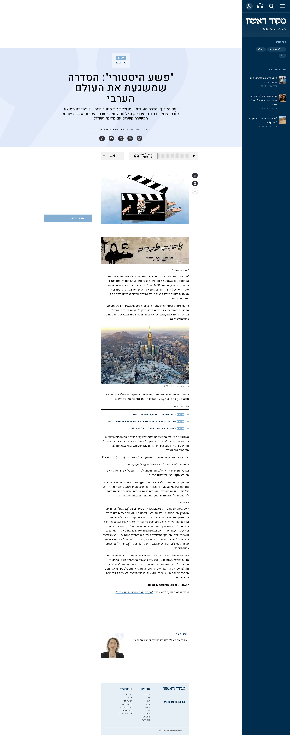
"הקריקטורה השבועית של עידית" (134, 592)
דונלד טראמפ (276, 49)
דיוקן (148, 704)
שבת (148, 710)
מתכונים (146, 716)
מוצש (147, 707)
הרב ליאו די (272, 86)
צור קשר (128, 694)
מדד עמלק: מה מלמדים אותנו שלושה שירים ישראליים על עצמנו (264, 100)
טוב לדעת (146, 720)
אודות (129, 697)
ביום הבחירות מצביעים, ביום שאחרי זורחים (153, 414)
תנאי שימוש (127, 710)
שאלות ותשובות (125, 713)
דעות (121, 58)
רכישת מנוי (127, 701)
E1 (282, 55)
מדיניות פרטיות (125, 707)
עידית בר (121, 62)
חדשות (147, 694)
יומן (148, 701)
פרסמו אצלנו (126, 704)
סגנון (148, 713)
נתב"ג (261, 49)
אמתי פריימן (272, 108)
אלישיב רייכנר (272, 126)
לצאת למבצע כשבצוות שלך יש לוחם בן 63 (153, 428)
